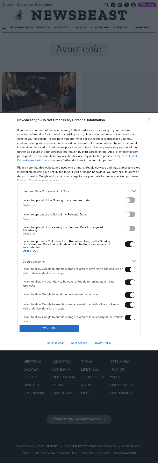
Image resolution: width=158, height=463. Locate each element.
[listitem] (79, 191)
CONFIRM (49, 328)
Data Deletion (56, 342)
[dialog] (79, 231)
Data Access (79, 342)
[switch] (130, 200)
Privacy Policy (102, 342)
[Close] (150, 120)
